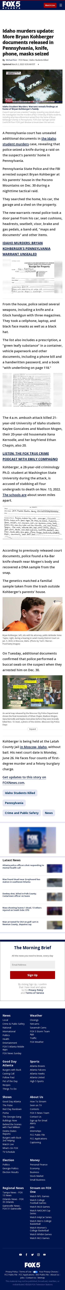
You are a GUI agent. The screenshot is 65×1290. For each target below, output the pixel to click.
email (44, 1254)
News (49, 813)
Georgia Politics (10, 1168)
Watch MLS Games (40, 1238)
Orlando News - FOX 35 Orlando (13, 1200)
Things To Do (10, 1088)
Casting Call (8, 1073)
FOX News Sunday (12, 1053)
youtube (20, 1254)
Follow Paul (8, 1077)
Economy (35, 1168)
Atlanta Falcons (38, 1069)
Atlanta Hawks (37, 1073)
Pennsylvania (14, 803)
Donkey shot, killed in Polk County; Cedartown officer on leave (19, 895)
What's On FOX (10, 1148)
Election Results (11, 1172)
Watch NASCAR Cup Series (40, 1212)
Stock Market (37, 1175)
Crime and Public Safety (21, 813)
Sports (34, 1061)
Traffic (33, 1038)
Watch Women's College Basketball (39, 1229)
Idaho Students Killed (39, 60)
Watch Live (50, 5)
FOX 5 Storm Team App (40, 1033)
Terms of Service (34, 992)
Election (8, 1160)
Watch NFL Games (39, 1196)
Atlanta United (37, 1077)
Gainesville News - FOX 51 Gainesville (12, 1207)
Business (34, 1172)
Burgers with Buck (12, 1069)
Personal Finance (38, 1164)
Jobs (32, 1127)
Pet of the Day (10, 1081)
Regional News (13, 1188)
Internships (35, 1130)
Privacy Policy (36, 990)
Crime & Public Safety (14, 1023)
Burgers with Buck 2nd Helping (12, 1139)
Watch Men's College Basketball (40, 1222)
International (9, 1031)
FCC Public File (37, 1134)
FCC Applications (38, 1138)
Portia (6, 1112)
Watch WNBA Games (41, 1234)
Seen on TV (36, 1105)
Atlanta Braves (37, 1065)
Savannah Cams (38, 1027)
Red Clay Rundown (12, 1109)
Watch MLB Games (40, 1206)
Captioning (35, 1142)
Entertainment (10, 1042)
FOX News (23, 60)
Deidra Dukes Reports (9, 1132)
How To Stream (38, 1101)
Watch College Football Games (38, 1201)
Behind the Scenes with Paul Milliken (12, 1126)
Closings (34, 1019)
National (7, 1027)
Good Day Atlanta (9, 1063)
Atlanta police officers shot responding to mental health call (23, 866)
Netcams (34, 1023)
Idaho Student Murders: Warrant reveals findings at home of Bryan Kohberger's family (30, 107)
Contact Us (35, 1116)
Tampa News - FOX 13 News (13, 1194)
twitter (32, 1254)
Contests (34, 1109)
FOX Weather (37, 1041)
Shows (7, 1097)
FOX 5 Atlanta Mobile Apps (13, 1048)
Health (6, 1038)
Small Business (37, 1179)
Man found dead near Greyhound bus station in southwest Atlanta (21, 880)
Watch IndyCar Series (41, 1217)
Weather (36, 1015)
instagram (38, 1254)
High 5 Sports (37, 1081)
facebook (26, 1254)
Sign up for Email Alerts (38, 1122)
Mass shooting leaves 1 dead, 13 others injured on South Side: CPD (22, 909)
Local (5, 1019)
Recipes (6, 1084)
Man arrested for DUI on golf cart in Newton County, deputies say (20, 923)
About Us (36, 1097)
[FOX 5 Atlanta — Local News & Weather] (12, 5)
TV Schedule (9, 1151)
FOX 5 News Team (39, 1112)
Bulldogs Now (10, 1120)
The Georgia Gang (12, 1116)
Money (35, 1160)
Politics (6, 1035)
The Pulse (8, 1105)
